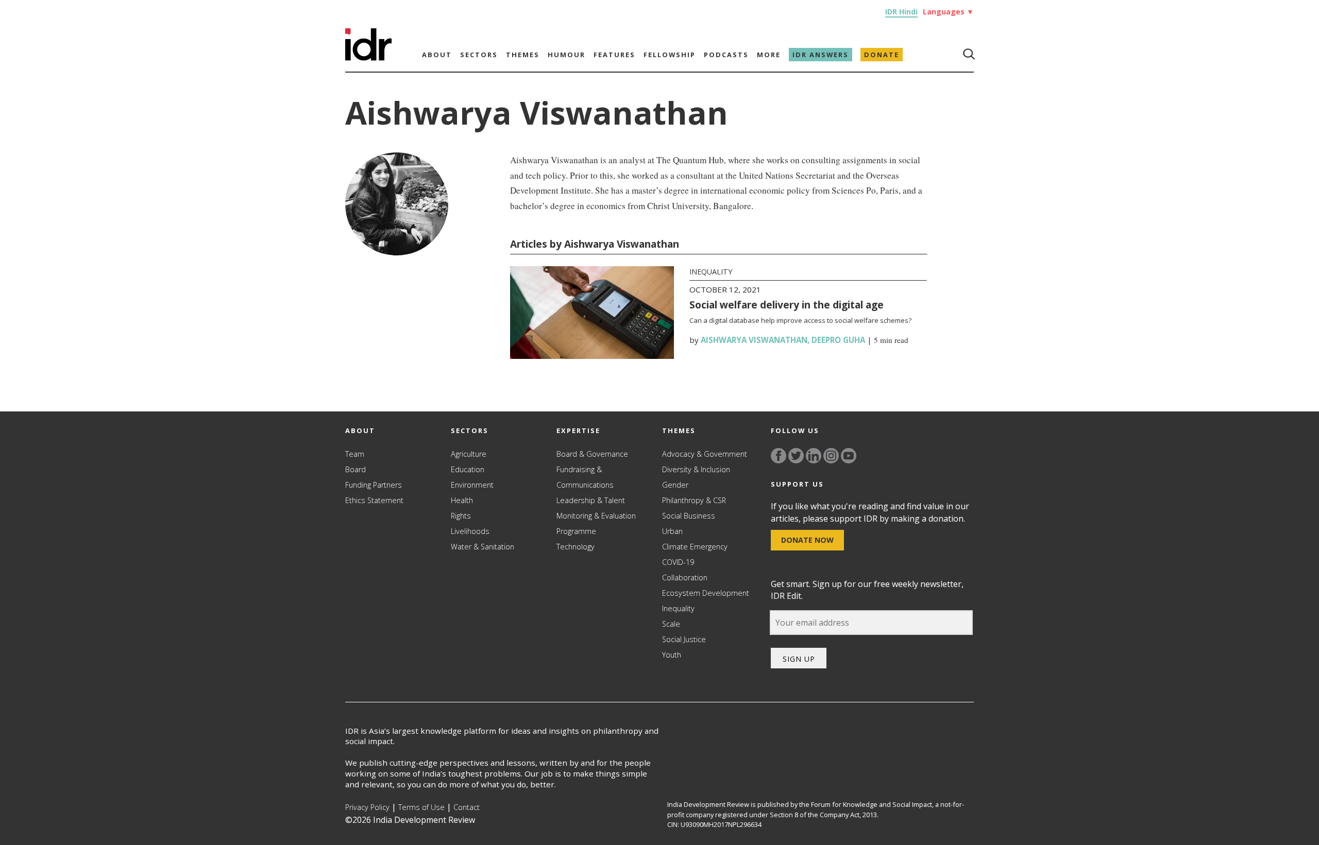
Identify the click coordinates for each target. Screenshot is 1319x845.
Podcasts (726, 54)
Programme (576, 531)
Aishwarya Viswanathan (754, 340)
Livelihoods (470, 531)
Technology (575, 546)
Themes (522, 54)
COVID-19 (678, 562)
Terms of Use (421, 807)
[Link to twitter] (796, 455)
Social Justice (684, 639)
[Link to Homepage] (368, 57)
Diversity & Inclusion (696, 469)
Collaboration (684, 577)
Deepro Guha (838, 340)
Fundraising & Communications (585, 477)
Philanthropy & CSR (694, 500)
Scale (671, 624)
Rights (461, 516)
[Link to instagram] (831, 455)
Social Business (688, 516)
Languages (948, 11)
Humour (566, 54)
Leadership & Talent (590, 500)
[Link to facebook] (778, 455)
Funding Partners (373, 485)
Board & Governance (592, 454)
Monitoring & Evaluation (596, 516)
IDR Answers (820, 54)
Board (355, 469)
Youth (671, 655)
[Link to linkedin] (813, 455)
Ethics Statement (374, 500)
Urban (672, 531)
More (769, 54)
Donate (881, 54)
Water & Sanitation (482, 546)
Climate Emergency (695, 546)
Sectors (479, 54)
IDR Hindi (901, 11)
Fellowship (670, 54)
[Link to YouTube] (848, 455)
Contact (466, 807)
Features (614, 54)
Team (354, 454)
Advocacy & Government (704, 454)
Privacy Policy (367, 807)
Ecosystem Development (705, 593)
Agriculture (468, 454)
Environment (472, 485)
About (437, 54)
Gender (675, 485)
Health (462, 500)
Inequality (710, 272)
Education (467, 469)
